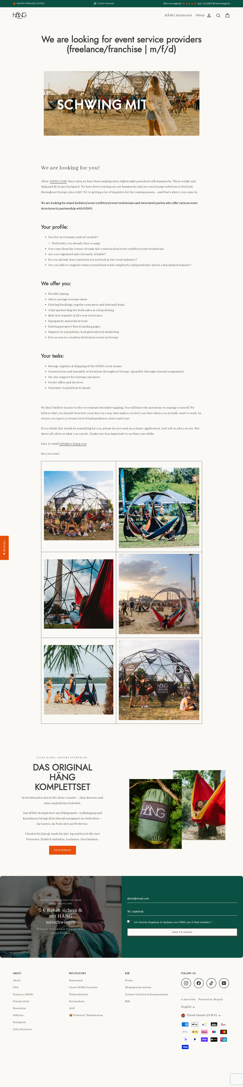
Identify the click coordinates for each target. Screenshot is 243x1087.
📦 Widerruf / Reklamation (86, 1015)
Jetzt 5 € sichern (182, 932)
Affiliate (18, 1015)
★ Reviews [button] (4, 548)
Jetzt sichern (62, 850)
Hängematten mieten (138, 987)
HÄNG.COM (58, 181)
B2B (127, 1001)
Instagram (19, 1022)
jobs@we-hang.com (73, 444)
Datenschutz (77, 1001)
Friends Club (21, 1001)
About (17, 980)
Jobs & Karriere (22, 1029)
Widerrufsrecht (78, 994)
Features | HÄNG (23, 994)
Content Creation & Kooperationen (146, 994)
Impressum (76, 980)
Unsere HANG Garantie (83, 987)
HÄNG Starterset (178, 15)
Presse (129, 980)
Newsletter (19, 1008)
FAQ (15, 987)
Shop (200, 15)
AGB (72, 1008)
